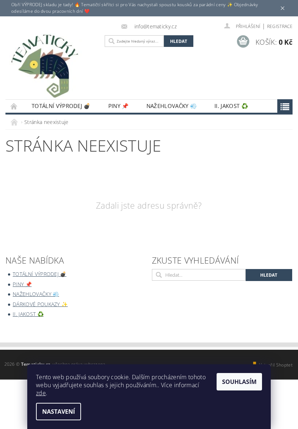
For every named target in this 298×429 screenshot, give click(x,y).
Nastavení (58, 412)
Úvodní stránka (14, 106)
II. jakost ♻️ (231, 105)
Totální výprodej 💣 (61, 105)
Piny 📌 (118, 105)
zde (41, 393)
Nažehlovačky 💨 (171, 105)
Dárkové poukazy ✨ (40, 304)
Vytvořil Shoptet (276, 365)
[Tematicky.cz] (53, 66)
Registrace (280, 26)
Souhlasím (239, 382)
